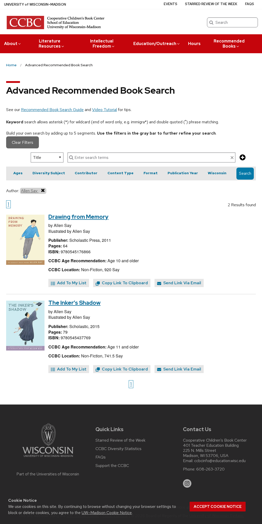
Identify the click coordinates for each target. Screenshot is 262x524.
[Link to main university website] (47, 458)
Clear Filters (22, 142)
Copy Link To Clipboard (124, 283)
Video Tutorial (104, 109)
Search (245, 173)
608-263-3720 (210, 469)
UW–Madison (35, 4)
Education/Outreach (154, 43)
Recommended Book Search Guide (52, 109)
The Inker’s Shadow (74, 303)
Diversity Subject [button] (48, 173)
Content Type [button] (120, 173)
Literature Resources (50, 43)
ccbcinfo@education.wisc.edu (220, 460)
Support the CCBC (112, 465)
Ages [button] (18, 173)
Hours (194, 43)
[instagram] (187, 483)
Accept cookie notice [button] (218, 506)
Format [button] (151, 173)
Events (170, 4)
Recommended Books (229, 43)
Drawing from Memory (78, 217)
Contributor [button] (86, 173)
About (10, 43)
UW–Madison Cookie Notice (107, 512)
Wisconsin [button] (217, 173)
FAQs (249, 4)
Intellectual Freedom (101, 43)
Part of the (48, 474)
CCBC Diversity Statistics (118, 448)
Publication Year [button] (183, 173)
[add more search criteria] (242, 157)
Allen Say (29, 190)
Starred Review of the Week (211, 4)
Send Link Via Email (181, 283)
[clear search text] (232, 158)
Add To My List (71, 283)
